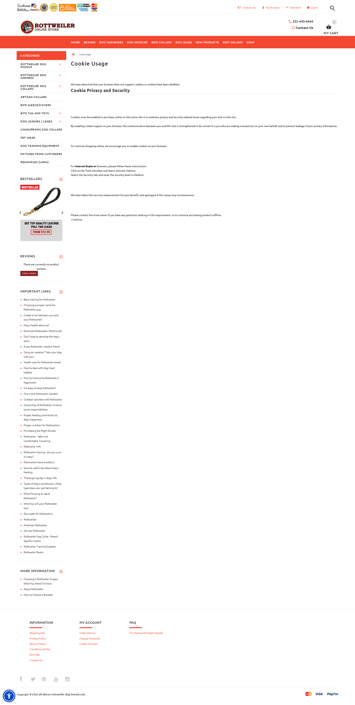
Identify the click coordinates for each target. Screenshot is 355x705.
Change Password (90, 638)
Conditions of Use (40, 649)
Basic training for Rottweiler (39, 299)
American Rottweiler (35, 525)
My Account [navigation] (273, 7)
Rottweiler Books (33, 552)
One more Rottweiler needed (41, 393)
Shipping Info (37, 632)
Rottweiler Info (32, 446)
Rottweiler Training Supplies (40, 546)
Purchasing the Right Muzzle (40, 430)
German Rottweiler (34, 530)
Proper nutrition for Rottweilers (42, 425)
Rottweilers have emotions (39, 462)
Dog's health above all (36, 325)
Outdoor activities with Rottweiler (43, 399)
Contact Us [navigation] (249, 7)
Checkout (295, 7)
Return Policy (37, 643)
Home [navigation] (73, 54)
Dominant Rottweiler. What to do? (43, 331)
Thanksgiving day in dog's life (40, 478)
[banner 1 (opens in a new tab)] (46, 212)
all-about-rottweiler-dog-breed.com (62, 694)
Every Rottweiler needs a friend (42, 346)
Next (62, 212)
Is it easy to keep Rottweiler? (40, 388)
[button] (331, 8)
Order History (87, 632)
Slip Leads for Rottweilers (38, 513)
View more (29, 273)
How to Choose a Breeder (38, 595)
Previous (20, 212)
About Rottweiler (33, 589)
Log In (314, 7)
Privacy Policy (38, 638)
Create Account (89, 643)
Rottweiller (30, 519)
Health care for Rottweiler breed (42, 362)
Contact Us (304, 27)
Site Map (35, 654)
